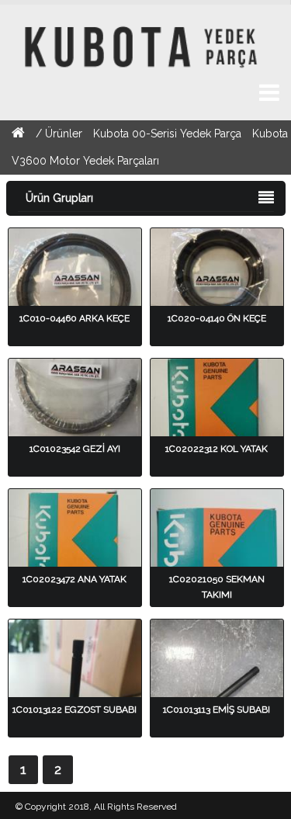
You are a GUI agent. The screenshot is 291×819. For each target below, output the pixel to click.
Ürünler (65, 133)
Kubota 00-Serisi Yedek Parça (167, 133)
